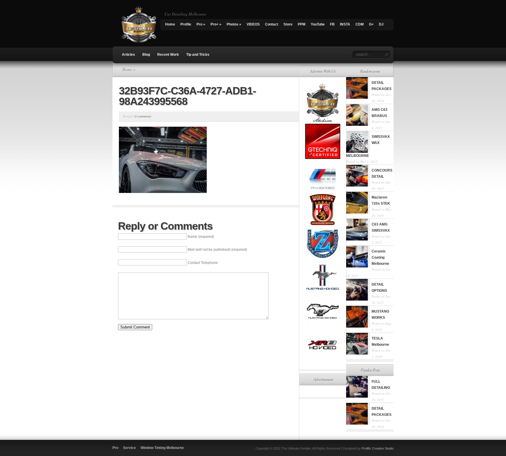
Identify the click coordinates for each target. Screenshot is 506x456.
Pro (200, 24)
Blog (146, 54)
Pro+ (216, 24)
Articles (128, 54)
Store (288, 24)
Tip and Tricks (197, 54)
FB (332, 24)
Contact (271, 24)
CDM (359, 24)
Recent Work (168, 54)
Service (129, 448)
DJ (381, 24)
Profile (185, 24)
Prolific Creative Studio (378, 448)
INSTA (345, 24)
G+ (371, 24)
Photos (234, 24)
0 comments (143, 116)
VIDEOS (253, 24)
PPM (301, 24)
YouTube (318, 24)
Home (170, 24)
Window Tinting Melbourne (162, 448)
